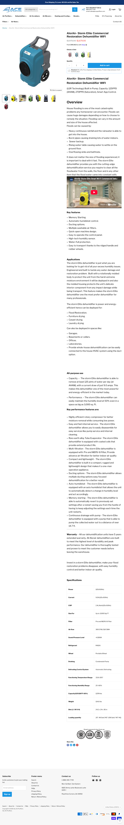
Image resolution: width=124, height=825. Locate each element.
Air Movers (47, 16)
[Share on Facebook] (68, 745)
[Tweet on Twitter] (71, 745)
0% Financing (107, 16)
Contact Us (35, 786)
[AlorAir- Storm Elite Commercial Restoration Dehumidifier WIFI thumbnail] (6, 98)
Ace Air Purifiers (7, 810)
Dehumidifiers (20, 16)
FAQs (97, 16)
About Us (118, 16)
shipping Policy (36, 794)
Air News (14, 22)
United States (112, 807)
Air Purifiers (7, 16)
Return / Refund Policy (38, 797)
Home (4, 28)
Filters (4, 22)
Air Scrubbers (34, 16)
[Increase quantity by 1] (83, 65)
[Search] (74, 9)
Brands (76, 16)
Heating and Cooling (62, 16)
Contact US (117, 22)
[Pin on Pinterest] (77, 745)
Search (33, 780)
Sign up (7, 794)
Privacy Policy (36, 791)
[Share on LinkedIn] (74, 745)
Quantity (69, 61)
